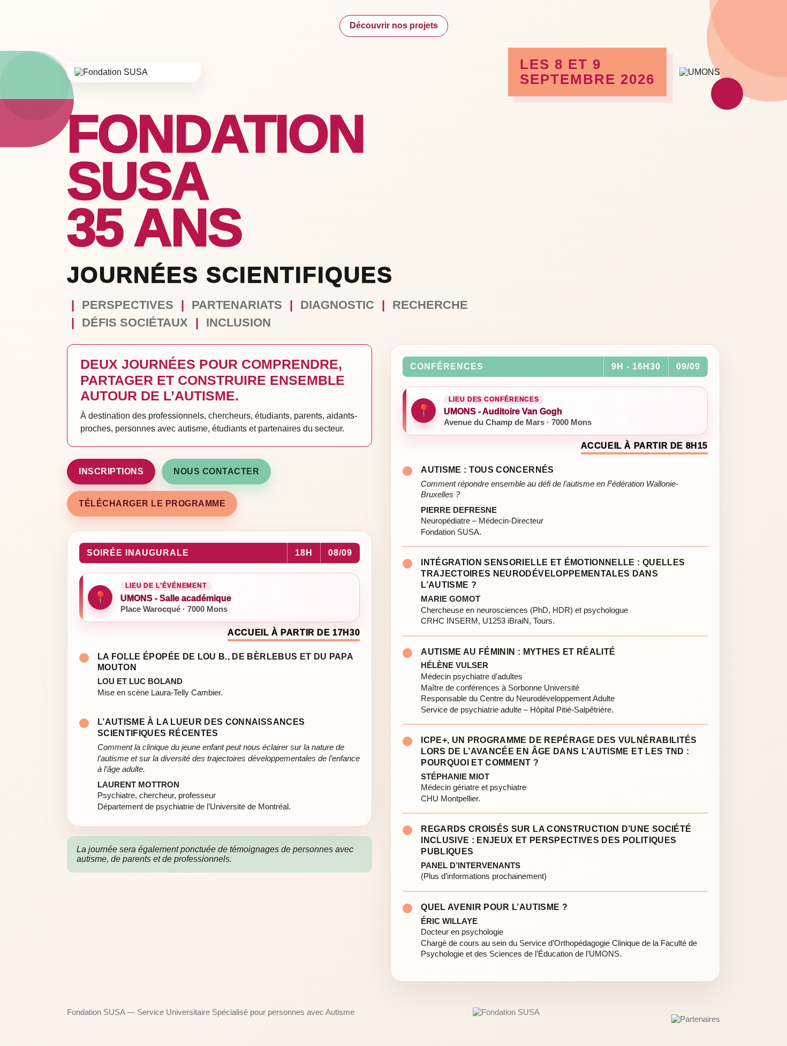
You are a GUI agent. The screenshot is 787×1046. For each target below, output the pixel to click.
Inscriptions (111, 471)
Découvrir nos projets (394, 25)
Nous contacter (216, 471)
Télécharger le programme (152, 503)
